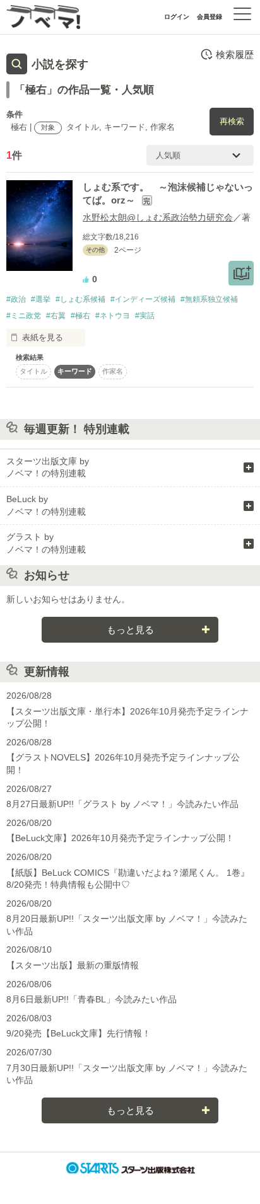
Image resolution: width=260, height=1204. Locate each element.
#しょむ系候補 (80, 299)
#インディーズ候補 (142, 299)
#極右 (80, 315)
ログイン (176, 16)
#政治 (16, 299)
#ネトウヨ (112, 315)
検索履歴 (235, 54)
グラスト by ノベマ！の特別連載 (46, 543)
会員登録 (209, 16)
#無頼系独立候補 (209, 299)
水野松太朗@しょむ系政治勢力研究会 (158, 217)
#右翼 (56, 315)
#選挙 (40, 299)
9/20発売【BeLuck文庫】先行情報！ (78, 1033)
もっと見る (130, 629)
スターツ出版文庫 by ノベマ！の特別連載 (47, 467)
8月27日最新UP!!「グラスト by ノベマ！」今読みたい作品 (122, 804)
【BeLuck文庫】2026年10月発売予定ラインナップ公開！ (120, 838)
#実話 (145, 315)
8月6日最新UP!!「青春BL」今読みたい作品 (91, 999)
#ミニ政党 (23, 315)
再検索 (232, 121)
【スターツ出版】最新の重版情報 (72, 965)
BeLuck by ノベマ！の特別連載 (46, 505)
